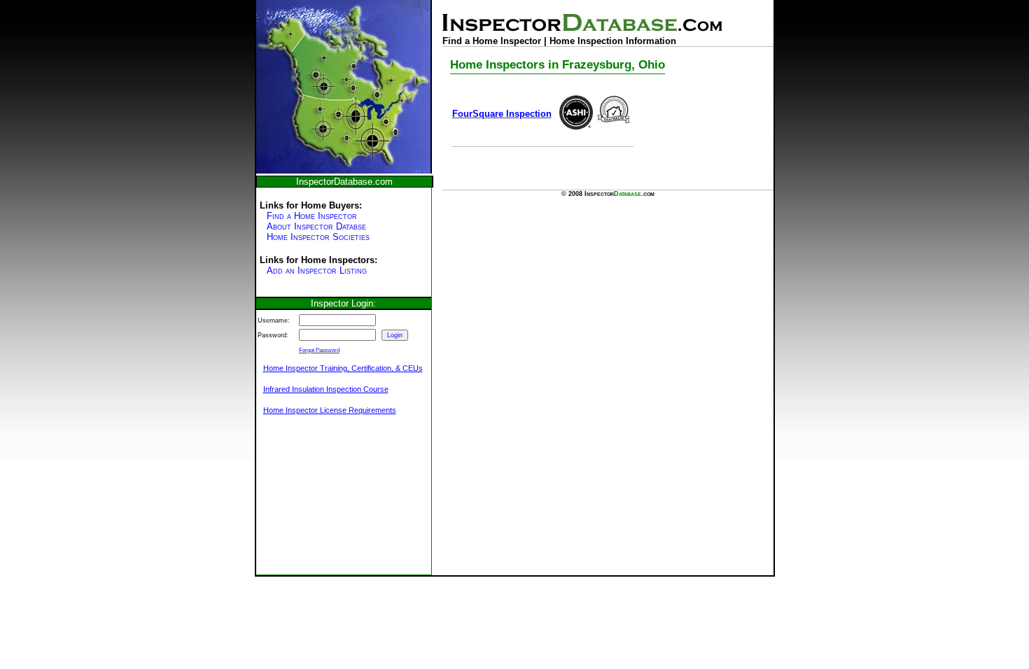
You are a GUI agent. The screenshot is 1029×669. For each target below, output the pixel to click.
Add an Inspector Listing (317, 270)
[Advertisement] (326, 502)
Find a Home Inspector (312, 216)
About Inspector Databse (316, 226)
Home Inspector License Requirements (329, 410)
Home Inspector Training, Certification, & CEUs (343, 368)
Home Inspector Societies (318, 237)
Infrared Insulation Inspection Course (325, 389)
